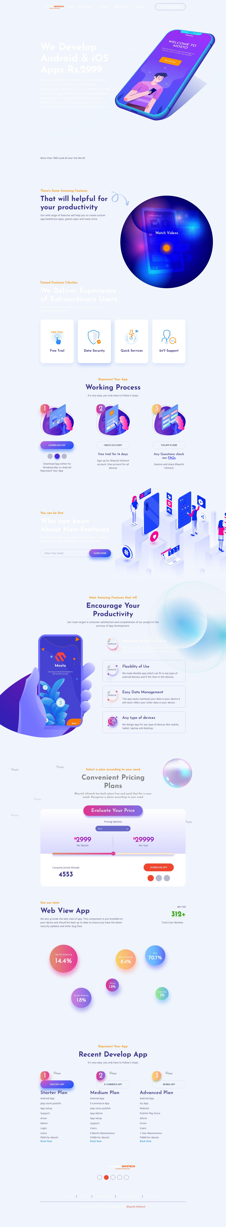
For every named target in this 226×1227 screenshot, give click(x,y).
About (68, 1196)
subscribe (100, 553)
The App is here (169, 445)
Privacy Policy (154, 1196)
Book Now (46, 1141)
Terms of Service (129, 1196)
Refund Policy (103, 1196)
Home (71, 6)
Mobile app (169, 1084)
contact (139, 6)
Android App (85, 6)
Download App (57, 445)
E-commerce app (113, 1084)
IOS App (103, 6)
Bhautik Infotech (135, 1206)
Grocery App (57, 1084)
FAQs (172, 458)
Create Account (113, 445)
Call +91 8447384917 (170, 6)
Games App (120, 6)
